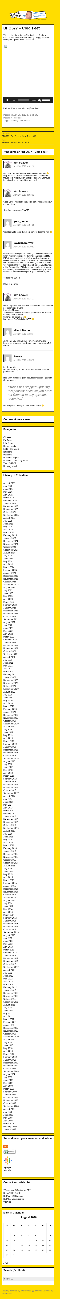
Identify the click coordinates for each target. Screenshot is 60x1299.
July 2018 (7, 764)
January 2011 (9, 1025)
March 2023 (8, 602)
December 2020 (10, 680)
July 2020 (7, 695)
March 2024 (8, 567)
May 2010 (7, 1048)
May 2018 (7, 770)
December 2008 (10, 1097)
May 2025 (7, 526)
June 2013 (8, 941)
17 (14, 1245)
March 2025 (8, 532)
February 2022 (10, 639)
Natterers (7, 452)
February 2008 (10, 1126)
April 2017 (8, 808)
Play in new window (20, 108)
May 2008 (7, 1118)
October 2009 (9, 1068)
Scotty (17, 356)
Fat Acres (7, 440)
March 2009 (8, 1089)
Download (34, 108)
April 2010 (8, 1051)
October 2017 (9, 790)
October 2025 (9, 512)
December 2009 (10, 1063)
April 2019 (8, 738)
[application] (28, 100)
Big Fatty (34, 115)
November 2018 (10, 752)
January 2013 (9, 955)
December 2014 (10, 889)
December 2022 (10, 610)
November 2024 (10, 544)
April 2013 (8, 947)
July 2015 (7, 868)
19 (28, 1245)
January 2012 (9, 990)
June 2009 (8, 1080)
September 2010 (11, 1036)
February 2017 (10, 813)
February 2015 (10, 883)
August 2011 (9, 1005)
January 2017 (9, 816)
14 (43, 1240)
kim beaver (20, 162)
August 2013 (9, 935)
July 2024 (7, 555)
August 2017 (9, 796)
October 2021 (9, 651)
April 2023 (8, 599)
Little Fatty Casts (11, 449)
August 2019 (9, 726)
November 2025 (10, 509)
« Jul (5, 1263)
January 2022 (9, 642)
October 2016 (9, 825)
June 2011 (8, 1010)
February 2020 (10, 709)
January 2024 (9, 573)
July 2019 (7, 729)
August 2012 (9, 970)
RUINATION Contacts (13, 1196)
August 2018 (9, 761)
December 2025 (10, 506)
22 (50, 1245)
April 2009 (8, 1086)
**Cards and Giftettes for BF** (17, 1190)
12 (28, 1240)
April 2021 (8, 668)
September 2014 (11, 897)
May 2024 (7, 561)
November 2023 (10, 579)
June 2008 (8, 1115)
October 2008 (9, 1103)
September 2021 (11, 654)
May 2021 (7, 666)
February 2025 (10, 535)
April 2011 (7, 1016)
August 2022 (9, 622)
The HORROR (9, 463)
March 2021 (8, 671)
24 (14, 1250)
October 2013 (9, 929)
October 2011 (9, 999)
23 (7, 1250)
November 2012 (10, 961)
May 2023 (7, 596)
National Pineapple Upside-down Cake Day (26, 38)
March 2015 (8, 880)
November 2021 (10, 648)
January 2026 (9, 503)
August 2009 (9, 1074)
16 (7, 1245)
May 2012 (7, 979)
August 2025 (9, 518)
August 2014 (9, 900)
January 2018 (9, 781)
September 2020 (11, 689)
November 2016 (10, 822)
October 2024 (9, 547)
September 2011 (10, 1002)
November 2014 (10, 892)
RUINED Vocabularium (13, 1199)
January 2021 (9, 677)
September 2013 (11, 932)
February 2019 (10, 744)
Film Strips (8, 443)
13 (36, 1240)
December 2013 (10, 923)
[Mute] (39, 100)
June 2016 (8, 837)
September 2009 (11, 1071)
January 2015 (9, 886)
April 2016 (8, 842)
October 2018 (9, 755)
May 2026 (7, 492)
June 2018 (8, 767)
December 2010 (10, 1028)
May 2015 (7, 874)
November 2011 (10, 996)
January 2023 (9, 608)
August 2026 (9, 483)
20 (36, 1245)
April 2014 (8, 912)
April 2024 (8, 564)
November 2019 (10, 718)
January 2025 (9, 538)
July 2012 (7, 973)
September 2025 (11, 515)
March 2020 (8, 706)
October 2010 (9, 1034)
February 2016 (10, 848)
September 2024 (11, 550)
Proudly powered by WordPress (16, 1291)
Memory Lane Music (20, 120)
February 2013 (10, 952)
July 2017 (7, 799)
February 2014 (10, 918)
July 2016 (7, 834)
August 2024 (9, 553)
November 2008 (10, 1100)
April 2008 (8, 1121)
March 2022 (8, 637)
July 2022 (7, 625)
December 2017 (10, 784)
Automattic (7, 1293)
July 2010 (7, 1042)
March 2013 (8, 950)
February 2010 (10, 1057)
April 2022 (8, 634)
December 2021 (10, 645)
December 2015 (10, 854)
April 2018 (8, 773)
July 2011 (7, 1007)
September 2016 (11, 828)
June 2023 (8, 593)
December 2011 (10, 993)
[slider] (46, 100)
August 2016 (9, 831)
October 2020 (9, 686)
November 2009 (10, 1065)
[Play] (7, 100)
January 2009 (9, 1094)
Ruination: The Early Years (15, 460)
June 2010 (8, 1045)
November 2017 (10, 787)
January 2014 (9, 921)
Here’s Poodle (9, 446)
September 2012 (11, 967)
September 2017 (11, 793)
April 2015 (8, 877)
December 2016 (10, 819)
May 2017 (7, 805)
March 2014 (8, 915)
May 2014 (7, 909)
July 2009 (7, 1077)
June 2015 (8, 871)
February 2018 (10, 779)
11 (21, 1240)
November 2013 (10, 926)
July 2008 (7, 1112)
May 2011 (7, 1013)
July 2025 (7, 521)
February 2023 (10, 605)
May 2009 (7, 1083)
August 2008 (9, 1109)
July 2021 (7, 660)
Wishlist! (7, 1202)
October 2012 (9, 964)
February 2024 (10, 570)
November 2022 (10, 613)
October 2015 (9, 860)
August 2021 (9, 657)
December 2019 (10, 715)
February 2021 (10, 674)
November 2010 (10, 1031)
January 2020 (9, 712)
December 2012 (10, 958)
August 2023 (9, 587)
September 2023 (11, 584)
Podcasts (17, 118)
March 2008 (8, 1123)
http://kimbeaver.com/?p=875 (16, 210)
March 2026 (8, 497)
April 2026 (8, 495)
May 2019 (7, 735)
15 (50, 1240)
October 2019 (9, 721)
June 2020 (8, 697)
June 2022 (8, 628)
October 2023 (9, 582)
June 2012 (8, 976)
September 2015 (11, 863)
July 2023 (7, 590)
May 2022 (7, 631)
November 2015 (10, 857)
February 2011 (9, 1022)
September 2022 (11, 619)
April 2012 (8, 981)
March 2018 (8, 776)
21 (43, 1245)
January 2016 (9, 851)
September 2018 (11, 758)
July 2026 (7, 486)
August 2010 (9, 1039)
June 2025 (8, 524)
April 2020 (8, 703)
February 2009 (10, 1092)
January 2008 (9, 1129)
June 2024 (8, 558)
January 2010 (9, 1060)
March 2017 (8, 810)
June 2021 (8, 663)
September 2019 (11, 724)
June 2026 (8, 489)
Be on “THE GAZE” (12, 1193)
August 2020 (9, 692)
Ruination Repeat (11, 457)
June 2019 (8, 732)
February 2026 (10, 500)
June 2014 (8, 906)
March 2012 (8, 984)
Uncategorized (10, 466)
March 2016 (8, 845)
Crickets (7, 437)
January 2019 (9, 747)
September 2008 (11, 1106)
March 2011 (8, 1019)
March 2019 (8, 741)
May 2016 (7, 839)
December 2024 (10, 541)
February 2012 (10, 987)
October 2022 (9, 616)
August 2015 (9, 865)
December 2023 (10, 576)
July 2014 (7, 903)
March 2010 (8, 1054)
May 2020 (7, 700)
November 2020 (10, 683)
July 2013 (7, 938)
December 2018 (10, 750)
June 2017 (8, 802)
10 (14, 1240)
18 (21, 1245)
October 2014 (9, 894)
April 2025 (8, 529)
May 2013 (7, 944)
